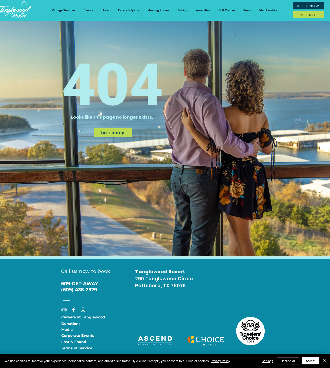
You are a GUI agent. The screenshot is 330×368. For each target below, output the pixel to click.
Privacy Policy (220, 361)
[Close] (324, 360)
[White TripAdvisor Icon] (64, 310)
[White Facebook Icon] (73, 310)
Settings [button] (267, 361)
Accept (310, 361)
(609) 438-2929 (79, 289)
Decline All (288, 361)
